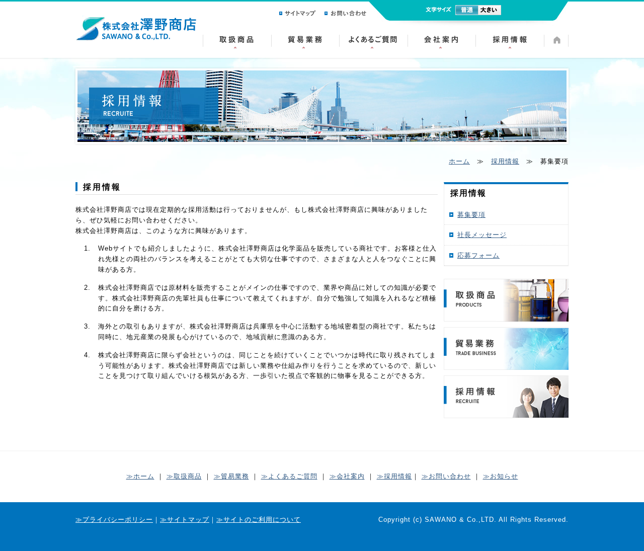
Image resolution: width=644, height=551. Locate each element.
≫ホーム (140, 476)
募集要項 (471, 214)
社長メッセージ (482, 235)
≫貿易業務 (231, 476)
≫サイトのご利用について (258, 519)
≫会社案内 (347, 476)
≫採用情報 (394, 476)
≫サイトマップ (184, 519)
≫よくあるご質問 (289, 476)
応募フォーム (478, 255)
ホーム (459, 161)
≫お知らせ (500, 476)
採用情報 (505, 161)
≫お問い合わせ (446, 476)
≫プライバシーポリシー (114, 519)
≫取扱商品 (184, 476)
